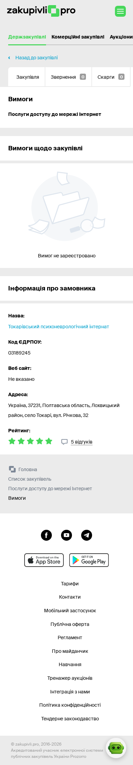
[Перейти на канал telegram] (86, 534)
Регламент (70, 637)
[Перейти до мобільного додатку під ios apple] (44, 560)
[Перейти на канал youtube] (66, 534)
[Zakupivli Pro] (41, 11)
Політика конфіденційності (70, 705)
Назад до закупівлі (36, 58)
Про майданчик (70, 651)
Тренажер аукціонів (69, 678)
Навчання (70, 664)
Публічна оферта (69, 624)
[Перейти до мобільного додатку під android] (89, 560)
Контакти (70, 597)
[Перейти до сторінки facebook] (46, 534)
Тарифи (70, 584)
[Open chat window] (116, 748)
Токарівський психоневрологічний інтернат (58, 327)
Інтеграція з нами (70, 692)
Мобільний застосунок (70, 611)
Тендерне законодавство (70, 719)
